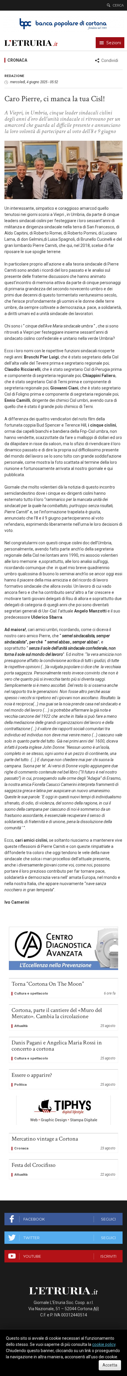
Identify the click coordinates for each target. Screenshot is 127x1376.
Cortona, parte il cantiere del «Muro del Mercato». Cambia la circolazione (63, 1017)
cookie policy (103, 1344)
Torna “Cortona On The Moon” (63, 988)
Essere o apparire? (63, 1079)
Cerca (118, 5)
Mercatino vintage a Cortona (63, 1143)
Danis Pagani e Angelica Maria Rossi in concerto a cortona (63, 1050)
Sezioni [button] (113, 42)
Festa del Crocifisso (63, 1169)
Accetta (109, 1365)
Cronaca (17, 60)
